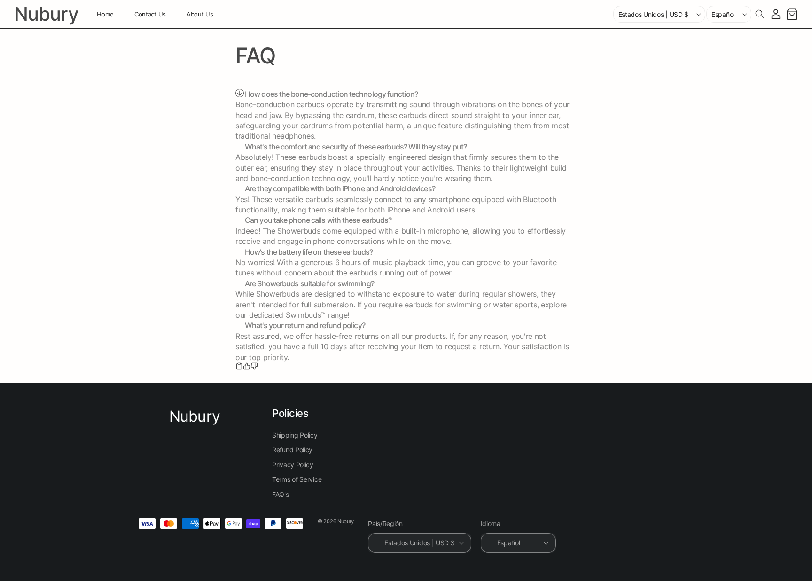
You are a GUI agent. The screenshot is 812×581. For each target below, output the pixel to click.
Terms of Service (296, 480)
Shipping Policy (295, 435)
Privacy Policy (292, 465)
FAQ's (280, 494)
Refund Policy (292, 450)
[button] (760, 14)
